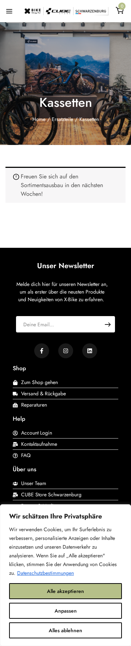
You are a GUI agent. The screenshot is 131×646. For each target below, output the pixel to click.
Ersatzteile (62, 119)
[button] (120, 12)
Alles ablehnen (65, 630)
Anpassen (66, 610)
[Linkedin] (89, 350)
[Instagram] (65, 350)
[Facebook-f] (41, 350)
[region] (65, 575)
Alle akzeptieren (65, 591)
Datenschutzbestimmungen (45, 573)
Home (38, 119)
